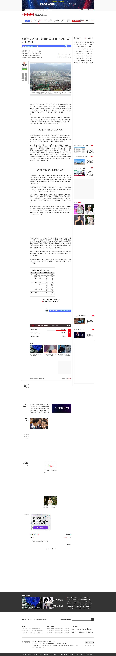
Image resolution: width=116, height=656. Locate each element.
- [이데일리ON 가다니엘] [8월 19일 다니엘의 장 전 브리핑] (58, 632)
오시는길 (35, 654)
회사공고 (29, 654)
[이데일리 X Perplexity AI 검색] (46, 46)
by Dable (27, 437)
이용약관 (46, 654)
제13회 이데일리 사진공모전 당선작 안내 (36, 619)
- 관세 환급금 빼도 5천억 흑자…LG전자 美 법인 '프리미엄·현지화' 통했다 (33, 630)
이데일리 (34, 14)
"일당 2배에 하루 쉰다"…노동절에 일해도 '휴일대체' (78, 597)
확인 (92, 619)
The (92, 20)
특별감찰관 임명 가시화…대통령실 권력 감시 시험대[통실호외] (80, 608)
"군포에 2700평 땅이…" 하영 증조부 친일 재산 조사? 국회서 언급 (80, 599)
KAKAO (23, 79)
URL (26, 79)
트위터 (26, 74)
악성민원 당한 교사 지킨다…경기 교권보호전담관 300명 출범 (80, 606)
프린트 (26, 77)
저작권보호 (71, 654)
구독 (85, 9)
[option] (47, 10)
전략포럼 (79, 629)
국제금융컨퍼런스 (80, 632)
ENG (82, 9)
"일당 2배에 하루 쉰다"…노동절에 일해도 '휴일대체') (40, 406)
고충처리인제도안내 (63, 654)
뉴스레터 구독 (64, 378)
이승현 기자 (24, 67)
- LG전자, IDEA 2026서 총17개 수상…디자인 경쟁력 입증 (32, 632)
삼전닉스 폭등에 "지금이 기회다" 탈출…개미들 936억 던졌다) (42, 412)
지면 (88, 9)
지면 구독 (69, 378)
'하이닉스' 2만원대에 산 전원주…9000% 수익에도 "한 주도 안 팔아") (43, 410)
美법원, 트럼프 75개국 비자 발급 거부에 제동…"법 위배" (79, 604)
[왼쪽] (46, 418)
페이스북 (23, 74)
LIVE (23, 9)
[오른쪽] (47, 418)
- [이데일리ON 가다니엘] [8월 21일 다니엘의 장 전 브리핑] (58, 628)
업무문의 (40, 654)
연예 (92, 38)
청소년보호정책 (53, 654)
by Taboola (27, 387)
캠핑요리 (74, 632)
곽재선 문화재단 (89, 632)
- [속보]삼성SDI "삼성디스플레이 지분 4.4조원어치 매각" (32, 628)
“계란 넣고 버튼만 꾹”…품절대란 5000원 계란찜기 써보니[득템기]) (43, 404)
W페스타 (84, 629)
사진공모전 (90, 629)
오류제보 (76, 654)
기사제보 (81, 654)
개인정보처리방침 (88, 654)
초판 (90, 9)
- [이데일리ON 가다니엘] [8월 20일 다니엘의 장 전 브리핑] (58, 630)
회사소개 (24, 654)
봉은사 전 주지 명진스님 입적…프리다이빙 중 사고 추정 (79, 601)
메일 (23, 77)
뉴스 (85, 38)
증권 (89, 38)
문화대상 (74, 629)
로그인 (93, 9)
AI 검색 (27, 21)
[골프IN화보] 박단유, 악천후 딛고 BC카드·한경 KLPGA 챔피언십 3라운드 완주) (45, 408)
